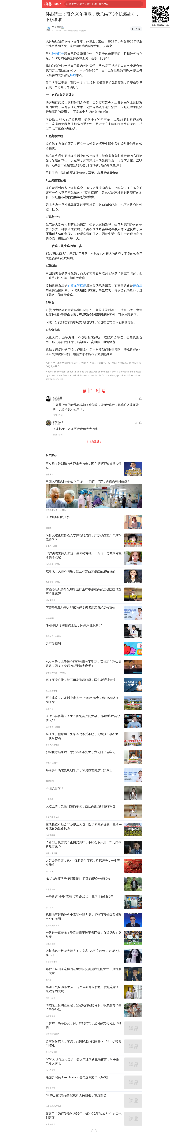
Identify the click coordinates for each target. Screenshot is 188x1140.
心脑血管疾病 (77, 285)
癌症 (73, 75)
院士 (61, 54)
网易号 (58, 3)
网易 (47, 4)
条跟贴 (93, 441)
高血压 (137, 285)
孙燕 (55, 54)
